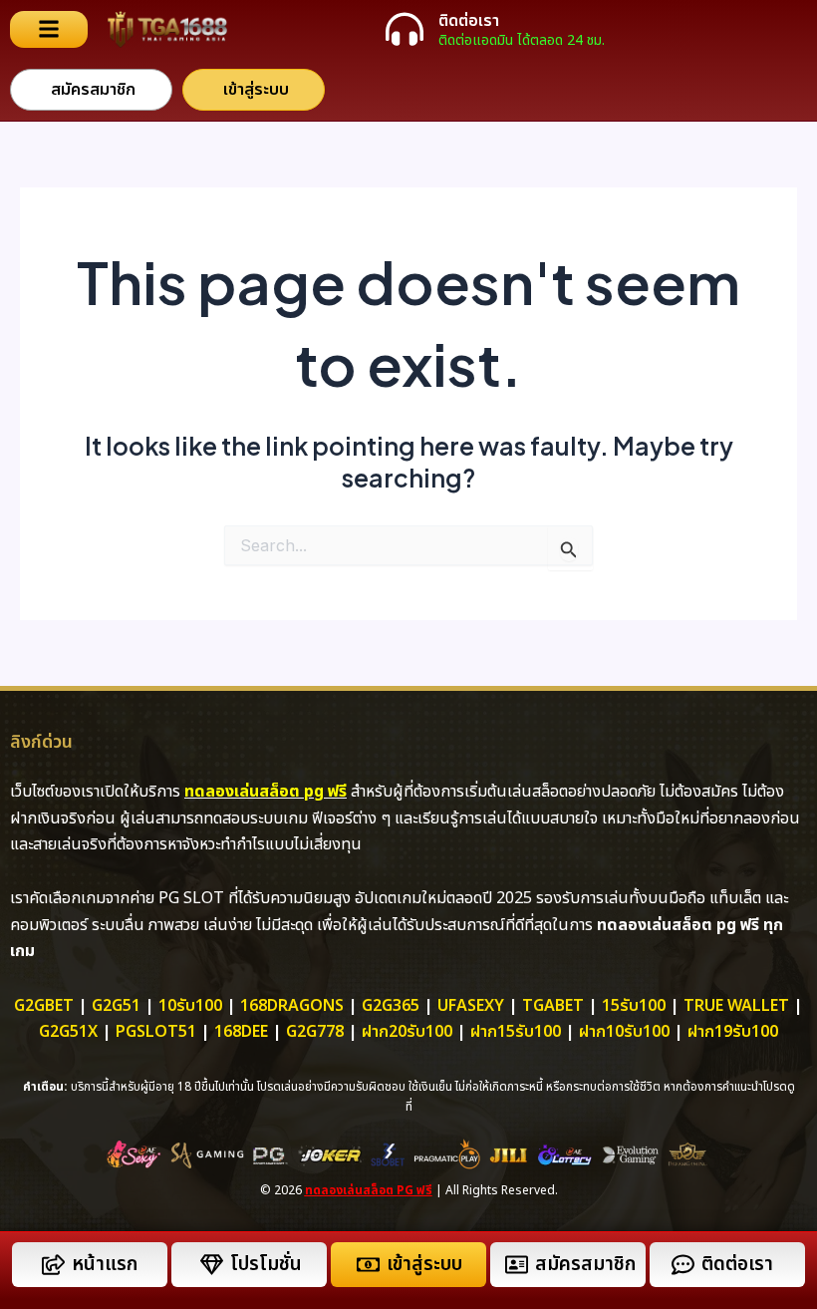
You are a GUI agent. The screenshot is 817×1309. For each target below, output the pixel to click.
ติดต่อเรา (468, 21)
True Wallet (736, 1006)
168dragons (292, 1006)
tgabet (553, 1006)
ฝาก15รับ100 (515, 1032)
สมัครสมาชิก (585, 1264)
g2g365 (390, 1006)
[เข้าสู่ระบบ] (368, 1264)
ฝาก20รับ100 (407, 1032)
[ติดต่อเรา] (404, 29)
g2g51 (116, 1006)
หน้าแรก (104, 1264)
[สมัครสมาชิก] (516, 1264)
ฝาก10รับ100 (624, 1032)
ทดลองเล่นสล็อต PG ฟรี (368, 1190)
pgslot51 (156, 1032)
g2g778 (315, 1032)
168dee (241, 1032)
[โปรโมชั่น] (211, 1264)
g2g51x (68, 1032)
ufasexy (470, 1006)
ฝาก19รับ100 (732, 1032)
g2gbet (44, 1006)
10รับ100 (190, 1006)
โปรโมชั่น (266, 1264)
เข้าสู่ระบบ (424, 1264)
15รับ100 (634, 1006)
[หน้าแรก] (53, 1264)
